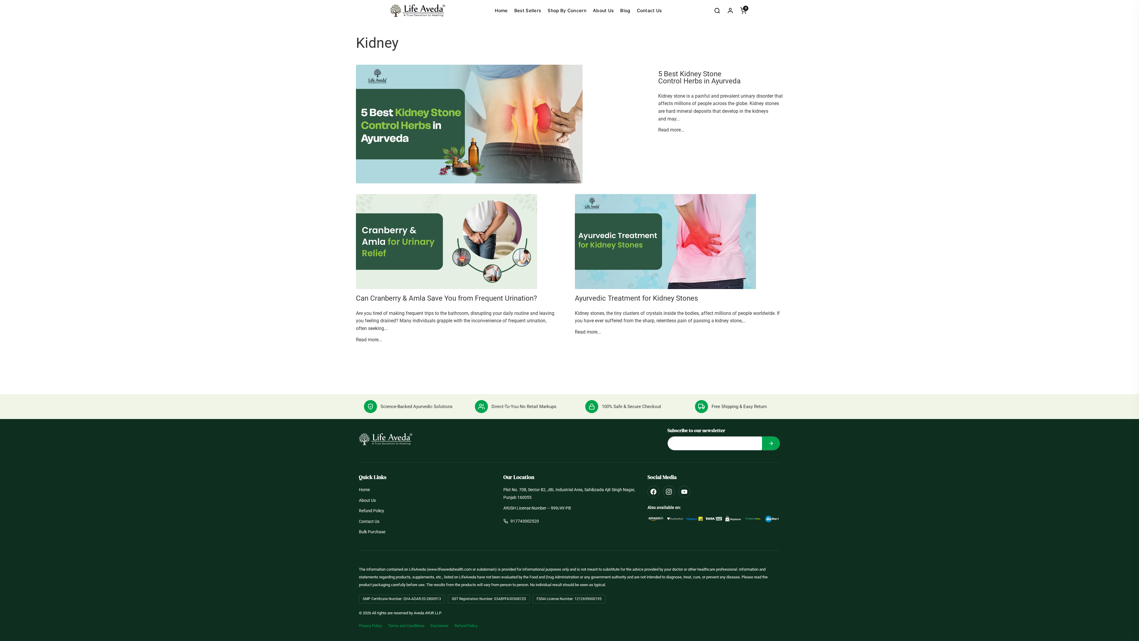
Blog (625, 10)
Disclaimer (439, 625)
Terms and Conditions (406, 625)
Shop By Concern (567, 10)
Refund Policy (371, 510)
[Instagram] (669, 492)
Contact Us (649, 10)
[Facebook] (653, 492)
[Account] (730, 10)
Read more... (671, 130)
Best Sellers (527, 10)
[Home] (417, 10)
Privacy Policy (370, 625)
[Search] (717, 10)
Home (501, 10)
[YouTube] (684, 492)
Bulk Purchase (372, 531)
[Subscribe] (771, 443)
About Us (603, 10)
